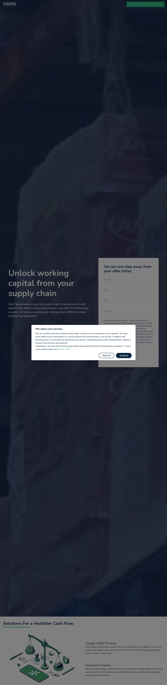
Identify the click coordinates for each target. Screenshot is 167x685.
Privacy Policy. (64, 349)
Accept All (124, 355)
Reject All (107, 355)
